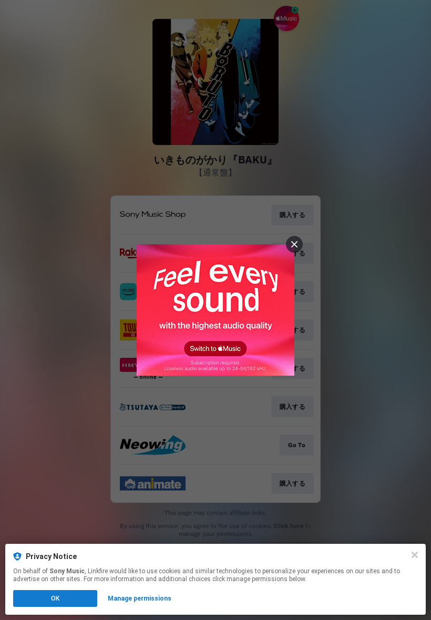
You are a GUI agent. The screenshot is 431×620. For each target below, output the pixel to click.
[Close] (414, 554)
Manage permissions (139, 598)
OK (55, 598)
